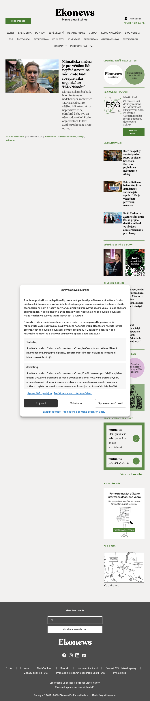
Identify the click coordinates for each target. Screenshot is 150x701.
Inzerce (24, 668)
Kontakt (65, 668)
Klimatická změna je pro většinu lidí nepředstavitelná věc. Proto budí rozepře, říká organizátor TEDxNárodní (77, 74)
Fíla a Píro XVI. (111, 585)
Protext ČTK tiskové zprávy (121, 668)
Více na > (132, 474)
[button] (92, 46)
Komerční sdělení (88, 668)
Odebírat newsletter (75, 629)
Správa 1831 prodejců (39, 393)
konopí (80, 136)
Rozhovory (50, 136)
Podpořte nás (18, 20)
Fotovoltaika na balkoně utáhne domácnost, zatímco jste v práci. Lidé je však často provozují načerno (132, 194)
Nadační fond (44, 668)
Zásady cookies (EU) (36, 672)
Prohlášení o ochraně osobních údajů (84, 411)
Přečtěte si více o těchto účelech (73, 393)
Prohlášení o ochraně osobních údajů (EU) (80, 672)
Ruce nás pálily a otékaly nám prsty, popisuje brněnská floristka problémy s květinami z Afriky (132, 163)
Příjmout (41, 403)
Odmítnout (76, 403)
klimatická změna (67, 136)
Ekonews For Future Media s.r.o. (76, 695)
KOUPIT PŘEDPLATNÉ (134, 22)
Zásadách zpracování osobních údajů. (75, 687)
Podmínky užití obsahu (104, 695)
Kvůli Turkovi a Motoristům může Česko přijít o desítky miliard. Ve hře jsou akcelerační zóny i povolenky (133, 223)
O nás (9, 668)
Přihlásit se (119, 672)
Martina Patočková (14, 136)
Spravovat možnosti (110, 403)
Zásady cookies (52, 411)
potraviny (10, 140)
